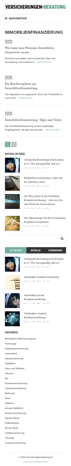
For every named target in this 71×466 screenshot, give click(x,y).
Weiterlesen (44, 62)
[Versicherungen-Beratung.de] (35, 6)
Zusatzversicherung (15, 443)
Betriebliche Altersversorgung (20, 338)
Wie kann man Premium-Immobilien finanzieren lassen (29, 49)
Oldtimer (9, 403)
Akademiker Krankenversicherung (41, 277)
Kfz (6, 378)
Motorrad (10, 393)
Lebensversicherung (15, 388)
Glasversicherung (14, 358)
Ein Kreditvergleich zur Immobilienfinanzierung (21, 85)
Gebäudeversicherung (16, 348)
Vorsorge (9, 438)
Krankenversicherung (16, 383)
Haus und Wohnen (14, 368)
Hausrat (9, 373)
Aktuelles (35, 250)
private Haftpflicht (14, 408)
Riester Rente (12, 418)
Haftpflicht (10, 363)
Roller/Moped (12, 423)
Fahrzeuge (10, 343)
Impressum (28, 461)
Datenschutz (42, 461)
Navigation (18, 18)
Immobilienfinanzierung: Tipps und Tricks (33, 119)
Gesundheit (11, 353)
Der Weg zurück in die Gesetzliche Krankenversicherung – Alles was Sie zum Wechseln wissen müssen (43, 200)
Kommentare (55, 250)
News (8, 41)
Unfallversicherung (14, 433)
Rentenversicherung (15, 413)
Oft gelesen (16, 250)
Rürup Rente (11, 428)
